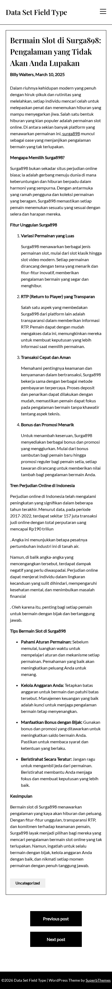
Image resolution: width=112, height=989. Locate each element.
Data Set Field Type (36, 12)
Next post (56, 939)
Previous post (56, 918)
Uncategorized (27, 883)
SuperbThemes (98, 980)
